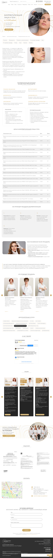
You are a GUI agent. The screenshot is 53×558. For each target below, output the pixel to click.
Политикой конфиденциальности (32, 534)
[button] (48, 2)
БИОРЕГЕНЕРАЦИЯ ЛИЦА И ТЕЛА (33, 325)
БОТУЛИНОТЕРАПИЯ (32, 323)
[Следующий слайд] (51, 295)
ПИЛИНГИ (31, 328)
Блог (32, 4)
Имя (11, 512)
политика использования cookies (29, 555)
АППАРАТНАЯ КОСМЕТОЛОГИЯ (40, 328)
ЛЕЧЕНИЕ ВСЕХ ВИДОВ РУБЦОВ (35, 330)
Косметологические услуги (12, 36)
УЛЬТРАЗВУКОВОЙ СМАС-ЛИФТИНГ (22, 330)
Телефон (12, 517)
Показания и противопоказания (22, 40)
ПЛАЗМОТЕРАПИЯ (25, 328)
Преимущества (12, 40)
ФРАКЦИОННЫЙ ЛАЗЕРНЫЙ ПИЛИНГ (9, 330)
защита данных (37, 555)
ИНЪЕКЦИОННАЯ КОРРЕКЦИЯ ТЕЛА (21, 323)
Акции (20, 42)
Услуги (9, 4)
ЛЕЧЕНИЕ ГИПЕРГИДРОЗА (41, 323)
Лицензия (25, 42)
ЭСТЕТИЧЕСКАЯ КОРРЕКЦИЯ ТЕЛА (8, 323)
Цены (43, 40)
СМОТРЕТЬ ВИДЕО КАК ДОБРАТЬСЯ (40, 495)
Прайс (15, 4)
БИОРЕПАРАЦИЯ (18, 328)
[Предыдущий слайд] (2, 295)
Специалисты (20, 4)
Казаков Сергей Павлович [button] (26, 297)
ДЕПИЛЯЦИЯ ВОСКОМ (45, 330)
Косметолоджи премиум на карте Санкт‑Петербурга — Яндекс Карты (26, 363)
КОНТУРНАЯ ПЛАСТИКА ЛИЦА (8, 325)
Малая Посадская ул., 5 (14, 1)
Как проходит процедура (35, 40)
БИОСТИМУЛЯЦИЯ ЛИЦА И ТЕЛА (8, 328)
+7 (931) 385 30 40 (47, 1)
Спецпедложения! (40, 4)
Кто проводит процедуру (7, 42)
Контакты (35, 4)
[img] (36, 1)
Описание (5, 40)
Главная (3, 36)
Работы (12, 4)
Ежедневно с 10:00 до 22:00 (23, 1)
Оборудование (24, 4)
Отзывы (29, 4)
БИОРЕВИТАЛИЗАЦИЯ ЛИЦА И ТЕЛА (20, 325)
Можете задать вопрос (15, 522)
